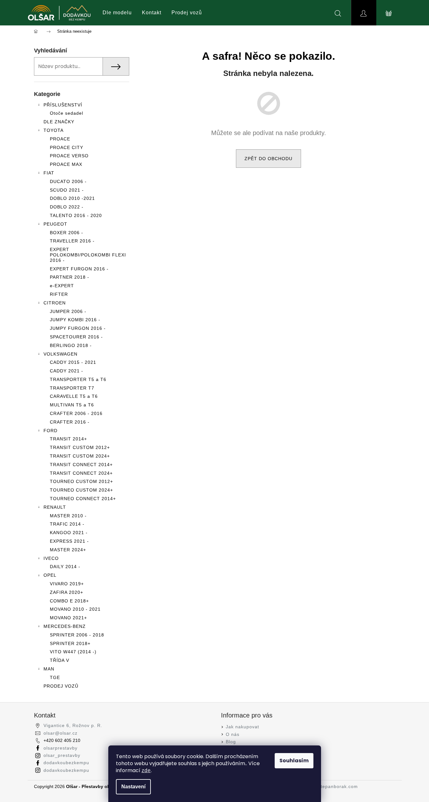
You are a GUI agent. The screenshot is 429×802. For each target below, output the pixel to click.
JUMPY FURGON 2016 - (78, 328)
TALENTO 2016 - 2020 (76, 215)
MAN (49, 668)
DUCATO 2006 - (68, 181)
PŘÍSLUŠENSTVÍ (63, 104)
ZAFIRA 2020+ (66, 592)
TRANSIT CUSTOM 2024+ (80, 456)
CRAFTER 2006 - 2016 (76, 413)
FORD (50, 430)
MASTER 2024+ (68, 549)
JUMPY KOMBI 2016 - (75, 319)
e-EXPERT (62, 285)
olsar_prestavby (62, 755)
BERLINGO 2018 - (71, 345)
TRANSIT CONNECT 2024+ (81, 473)
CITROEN (55, 302)
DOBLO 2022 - (67, 206)
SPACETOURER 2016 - (76, 336)
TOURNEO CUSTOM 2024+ (81, 490)
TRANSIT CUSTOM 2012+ (80, 447)
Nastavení (133, 786)
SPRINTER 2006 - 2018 (77, 634)
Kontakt (151, 12)
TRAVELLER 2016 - (72, 240)
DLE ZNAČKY (59, 121)
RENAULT (55, 507)
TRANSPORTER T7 (72, 388)
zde (146, 770)
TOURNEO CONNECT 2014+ (83, 498)
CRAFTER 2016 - (70, 422)
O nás (232, 734)
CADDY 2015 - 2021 (73, 362)
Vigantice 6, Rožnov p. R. (73, 725)
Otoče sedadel (66, 113)
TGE (55, 677)
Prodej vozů (186, 12)
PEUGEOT (55, 224)
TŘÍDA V (59, 660)
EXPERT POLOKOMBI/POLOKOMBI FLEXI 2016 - (88, 255)
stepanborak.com (338, 786)
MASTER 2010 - (68, 515)
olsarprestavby (60, 748)
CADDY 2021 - (66, 370)
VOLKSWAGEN (60, 354)
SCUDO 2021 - (67, 190)
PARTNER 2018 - (69, 277)
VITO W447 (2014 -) (73, 651)
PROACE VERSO (69, 155)
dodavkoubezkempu (66, 762)
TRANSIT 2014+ (68, 438)
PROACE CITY (66, 147)
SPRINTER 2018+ (70, 643)
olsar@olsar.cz (60, 733)
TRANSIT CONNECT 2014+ (81, 464)
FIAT (49, 172)
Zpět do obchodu (268, 158)
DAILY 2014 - (65, 566)
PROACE (60, 138)
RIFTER (59, 294)
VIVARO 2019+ (67, 583)
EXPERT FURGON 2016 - (79, 268)
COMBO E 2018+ (69, 600)
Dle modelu (117, 12)
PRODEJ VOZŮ (61, 686)
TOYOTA (54, 130)
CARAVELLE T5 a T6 (74, 396)
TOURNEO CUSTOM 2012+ (81, 481)
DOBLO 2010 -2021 (72, 198)
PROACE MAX (66, 164)
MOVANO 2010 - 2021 (75, 609)
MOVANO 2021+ (68, 617)
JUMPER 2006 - (68, 311)
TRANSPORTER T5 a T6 (78, 379)
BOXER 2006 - (66, 232)
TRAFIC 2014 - (67, 524)
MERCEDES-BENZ (65, 626)
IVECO (51, 558)
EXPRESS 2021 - (69, 541)
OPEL (50, 575)
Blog (231, 741)
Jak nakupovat (242, 726)
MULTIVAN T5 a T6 (72, 404)
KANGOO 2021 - (69, 532)
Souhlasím (294, 760)
